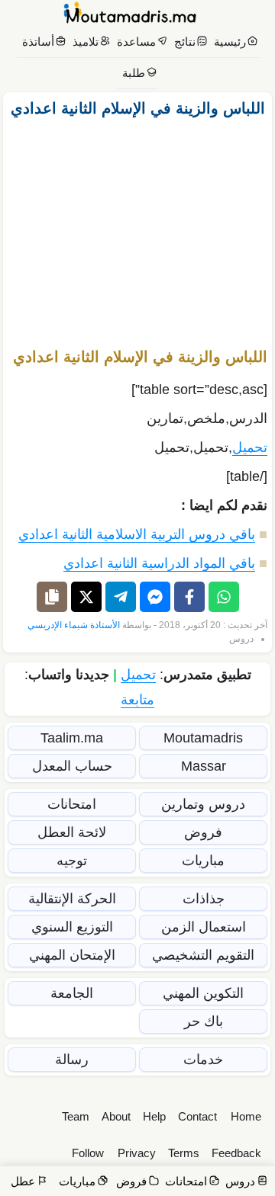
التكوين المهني (203, 993)
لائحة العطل (71, 832)
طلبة (133, 72)
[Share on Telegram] (120, 597)
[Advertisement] (137, 226)
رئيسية (230, 41)
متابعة (137, 699)
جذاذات (204, 898)
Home (246, 1116)
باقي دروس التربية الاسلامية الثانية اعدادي (136, 534)
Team (75, 1116)
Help (154, 1116)
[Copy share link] (52, 597)
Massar (203, 766)
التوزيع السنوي (72, 927)
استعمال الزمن (203, 927)
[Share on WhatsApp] (224, 597)
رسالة (72, 1059)
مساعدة (136, 41)
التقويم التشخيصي (203, 955)
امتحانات (71, 804)
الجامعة (71, 993)
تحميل (249, 447)
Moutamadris (203, 737)
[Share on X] (86, 597)
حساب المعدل (72, 766)
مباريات (203, 860)
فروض (203, 832)
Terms (183, 1152)
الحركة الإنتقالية (72, 898)
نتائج (185, 41)
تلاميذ (86, 41)
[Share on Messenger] (155, 597)
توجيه (72, 860)
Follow (88, 1152)
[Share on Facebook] (189, 597)
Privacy (137, 1152)
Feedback (236, 1152)
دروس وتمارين (203, 804)
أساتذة (38, 41)
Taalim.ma (71, 737)
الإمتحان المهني (72, 955)
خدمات (203, 1059)
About (116, 1116)
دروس (241, 638)
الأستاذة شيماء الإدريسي (74, 625)
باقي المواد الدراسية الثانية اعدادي (159, 563)
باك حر (203, 1021)
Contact (197, 1116)
